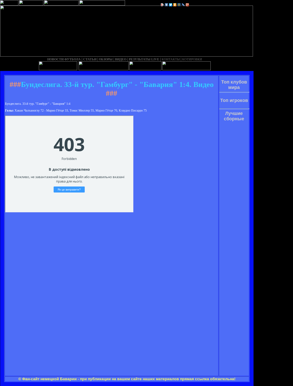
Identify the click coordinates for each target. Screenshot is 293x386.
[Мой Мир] (179, 4)
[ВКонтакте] (166, 4)
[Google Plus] (187, 4)
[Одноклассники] (175, 4)
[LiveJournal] (183, 4)
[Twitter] (171, 4)
